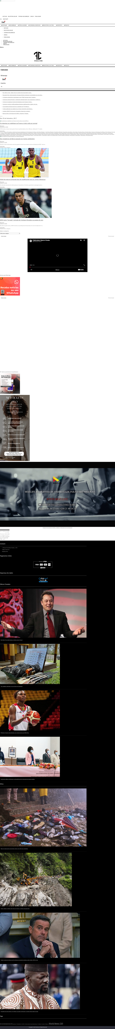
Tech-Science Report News (27, 135)
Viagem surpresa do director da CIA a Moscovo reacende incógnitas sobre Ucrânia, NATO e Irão (19, 960)
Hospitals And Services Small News (94, 133)
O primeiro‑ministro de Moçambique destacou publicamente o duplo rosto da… (20, 104)
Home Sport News (82, 133)
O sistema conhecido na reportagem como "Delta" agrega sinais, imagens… (19, 97)
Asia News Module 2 (50, 132)
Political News (73, 134)
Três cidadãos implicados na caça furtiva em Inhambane (11, 686)
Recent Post (82, 134)
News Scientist (45, 134)
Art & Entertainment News (30, 132)
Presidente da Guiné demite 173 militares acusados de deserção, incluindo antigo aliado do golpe (19, 1011)
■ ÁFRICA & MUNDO (22, 25)
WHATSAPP (5, 19)
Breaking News (81, 132)
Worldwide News (89, 135)
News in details (38, 134)
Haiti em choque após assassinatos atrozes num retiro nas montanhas (14, 848)
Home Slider (75, 133)
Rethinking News (93, 134)
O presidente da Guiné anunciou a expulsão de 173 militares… (16, 106)
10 (8, 533)
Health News (30, 133)
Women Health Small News (64, 135)
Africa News (9, 132)
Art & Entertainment (6, 1024)
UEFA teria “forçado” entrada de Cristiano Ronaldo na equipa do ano (21, 220)
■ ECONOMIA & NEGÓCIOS (34, 25)
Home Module (70, 133)
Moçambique (13, 134)
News (30, 134)
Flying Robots (108, 132)
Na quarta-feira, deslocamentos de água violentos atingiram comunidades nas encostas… (23, 95)
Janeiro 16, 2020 (3, 142)
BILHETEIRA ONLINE (12, 16)
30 (7, 537)
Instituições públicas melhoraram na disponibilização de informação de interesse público (18, 779)
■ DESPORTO (59, 25)
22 (6, 536)
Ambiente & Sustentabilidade (19, 132)
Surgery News (13, 135)
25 (0, 537)
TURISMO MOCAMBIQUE (23, 16)
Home (47, 133)
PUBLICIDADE (38, 16)
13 (3, 535)
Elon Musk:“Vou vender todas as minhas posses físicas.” (12, 639)
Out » (4, 539)
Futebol (2, 133)
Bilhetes (57, 270)
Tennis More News (37, 135)
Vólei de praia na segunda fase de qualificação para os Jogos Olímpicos (22, 179)
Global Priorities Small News (21, 133)
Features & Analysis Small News (98, 132)
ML (1, 19)
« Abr (1, 539)
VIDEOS (32, 16)
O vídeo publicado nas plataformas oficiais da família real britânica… (18, 108)
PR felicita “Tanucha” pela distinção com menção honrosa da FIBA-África (15, 732)
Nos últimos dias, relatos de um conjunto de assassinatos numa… (17, 92)
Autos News (75, 132)
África (27, 120)
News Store (67, 134)
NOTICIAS (5, 16)
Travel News (44, 135)
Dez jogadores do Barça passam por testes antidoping (17, 139)
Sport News (106, 134)
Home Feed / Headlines (53, 133)
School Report (101, 134)
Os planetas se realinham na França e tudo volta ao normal (18, 123)
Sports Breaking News (4, 135)
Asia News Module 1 (41, 132)
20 (3, 536)
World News (72, 135)
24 (8, 536)
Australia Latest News (67, 132)
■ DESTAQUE (4, 25)
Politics (78, 134)
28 (4, 537)
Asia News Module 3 (58, 132)
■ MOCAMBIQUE (12, 25)
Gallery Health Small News (9, 133)
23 (7, 536)
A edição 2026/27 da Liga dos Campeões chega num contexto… (16, 111)
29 (6, 537)
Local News (8, 134)
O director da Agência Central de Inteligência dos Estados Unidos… (17, 102)
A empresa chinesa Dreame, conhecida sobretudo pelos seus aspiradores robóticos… (22, 99)
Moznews (2, 125)
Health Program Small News (39, 133)
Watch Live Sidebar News (52, 135)
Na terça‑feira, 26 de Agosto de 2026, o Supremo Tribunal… (16, 113)
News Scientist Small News (53, 134)
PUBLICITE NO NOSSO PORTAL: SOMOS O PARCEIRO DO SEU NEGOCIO (57, 527)
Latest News (104, 133)
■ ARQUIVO (66, 25)
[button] (1, 19)
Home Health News (63, 133)
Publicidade (4, 69)
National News (20, 134)
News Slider (62, 134)
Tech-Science (19, 135)
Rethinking (87, 134)
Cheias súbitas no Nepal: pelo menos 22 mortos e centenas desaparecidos (15, 908)
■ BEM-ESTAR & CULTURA (48, 25)
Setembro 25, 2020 (4, 127)
